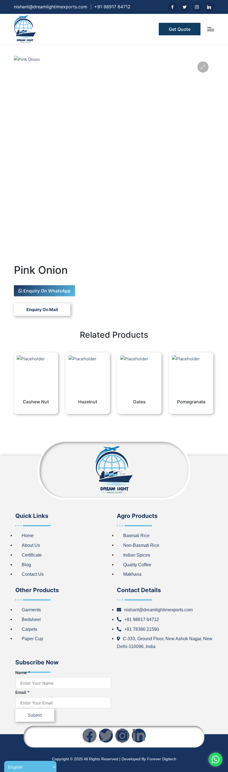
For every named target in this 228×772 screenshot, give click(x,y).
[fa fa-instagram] (197, 7)
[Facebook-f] (89, 736)
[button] (179, 29)
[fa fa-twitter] (185, 7)
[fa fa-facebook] (172, 7)
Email (22, 692)
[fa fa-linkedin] (209, 7)
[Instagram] (122, 736)
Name (22, 672)
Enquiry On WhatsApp (46, 291)
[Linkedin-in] (139, 736)
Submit (35, 715)
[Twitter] (106, 736)
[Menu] (210, 29)
